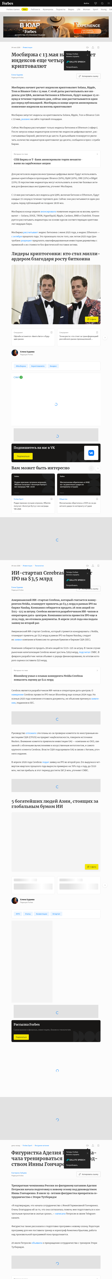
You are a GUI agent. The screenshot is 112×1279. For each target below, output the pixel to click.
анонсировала (48, 211)
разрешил (26, 240)
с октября (16, 236)
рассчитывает (30, 232)
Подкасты (60, 9)
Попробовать (72, 67)
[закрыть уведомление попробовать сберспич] (87, 55)
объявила (37, 1192)
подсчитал (84, 623)
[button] (109, 3)
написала (60, 1163)
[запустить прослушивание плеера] (87, 47)
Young (104, 9)
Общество (63, 484)
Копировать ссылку (90, 76)
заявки (18, 611)
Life (78, 9)
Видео (71, 9)
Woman (86, 9)
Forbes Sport (18, 484)
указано (25, 119)
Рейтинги (35, 9)
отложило (31, 682)
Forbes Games (16, 9)
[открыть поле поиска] (102, 3)
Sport (95, 9)
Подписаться (23, 441)
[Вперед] (105, 337)
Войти (86, 3)
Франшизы (48, 9)
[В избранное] (51, 332)
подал (45, 711)
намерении (17, 666)
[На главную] (7, 3)
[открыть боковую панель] (95, 3)
